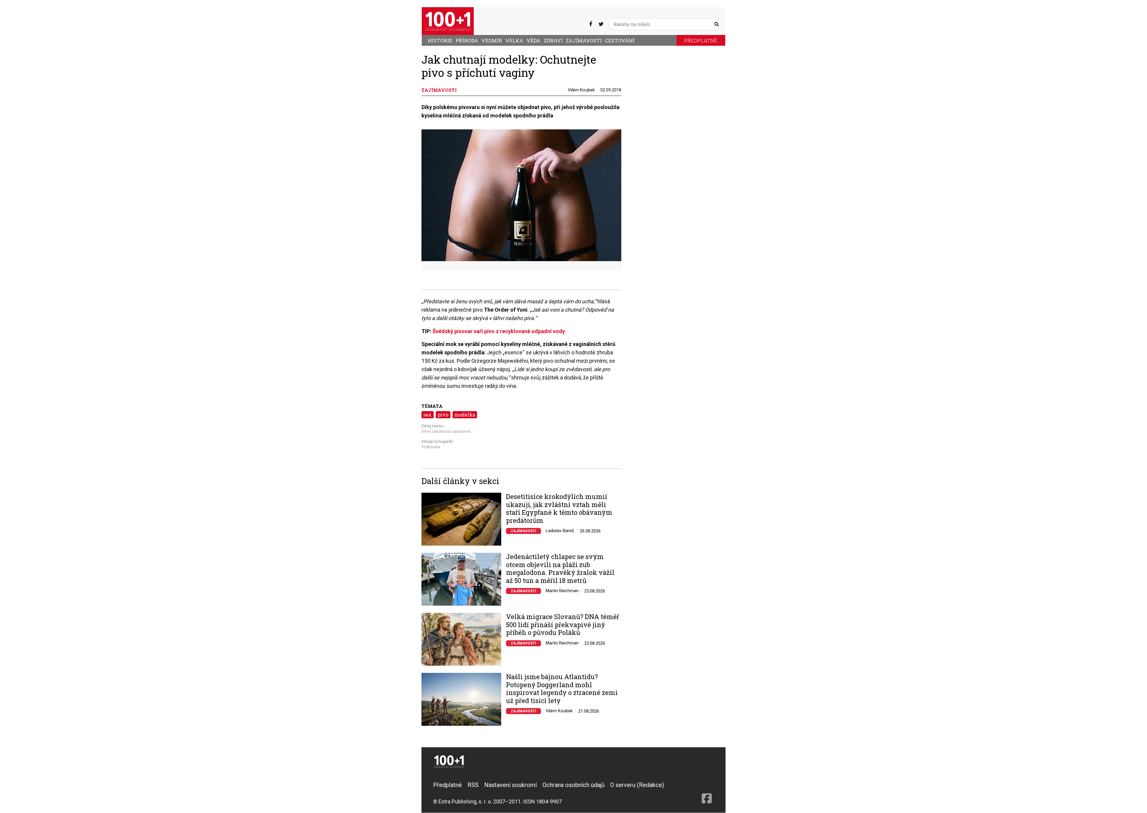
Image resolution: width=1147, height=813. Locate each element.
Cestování (620, 40)
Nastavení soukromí (510, 784)
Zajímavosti (584, 40)
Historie (440, 40)
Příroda (467, 40)
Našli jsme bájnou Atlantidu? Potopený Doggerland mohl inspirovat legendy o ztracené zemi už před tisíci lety (562, 689)
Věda (533, 40)
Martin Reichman (562, 590)
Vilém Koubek (581, 90)
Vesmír (491, 40)
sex (427, 414)
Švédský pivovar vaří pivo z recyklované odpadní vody (499, 331)
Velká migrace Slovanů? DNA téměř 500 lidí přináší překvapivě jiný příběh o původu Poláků (562, 624)
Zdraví (553, 40)
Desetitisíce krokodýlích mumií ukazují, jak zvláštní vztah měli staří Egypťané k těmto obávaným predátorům (559, 508)
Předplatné (700, 40)
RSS (473, 784)
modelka (464, 414)
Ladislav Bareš (560, 530)
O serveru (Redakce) (637, 784)
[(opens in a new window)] (590, 24)
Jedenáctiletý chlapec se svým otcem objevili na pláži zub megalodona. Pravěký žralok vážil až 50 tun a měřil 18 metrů (560, 568)
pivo (443, 414)
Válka (514, 40)
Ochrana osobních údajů (573, 784)
